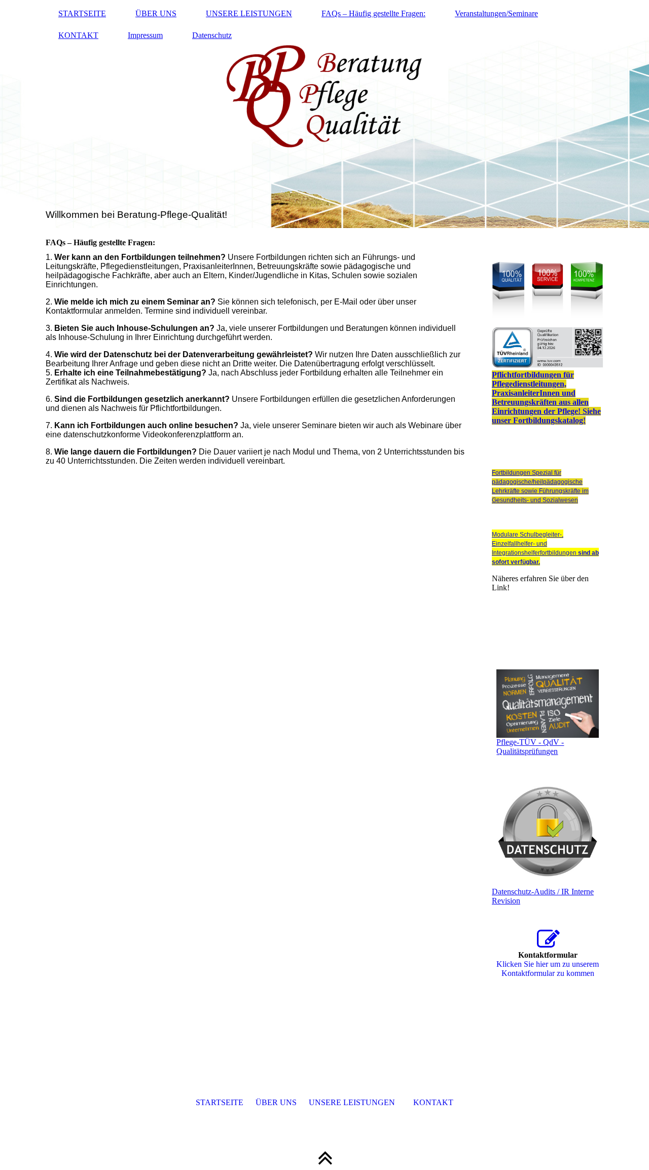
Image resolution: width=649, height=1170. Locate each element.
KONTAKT (78, 35)
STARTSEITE (82, 13)
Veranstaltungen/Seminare (496, 13)
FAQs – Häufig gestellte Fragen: (373, 13)
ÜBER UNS (155, 13)
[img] (324, 114)
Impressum (145, 35)
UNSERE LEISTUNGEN (249, 13)
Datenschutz (212, 35)
